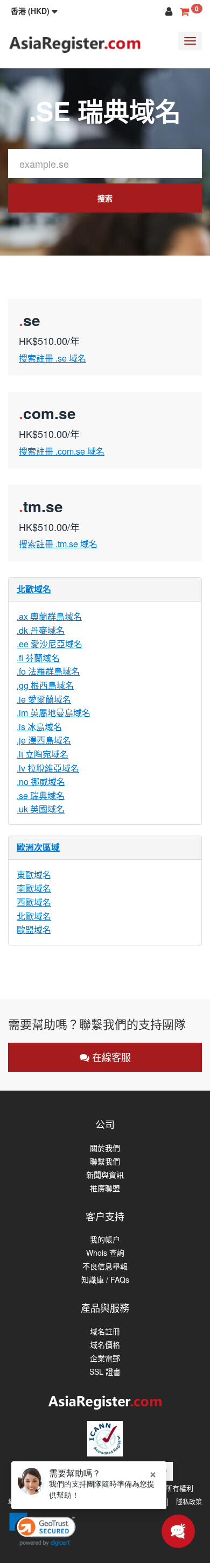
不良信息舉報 (105, 1266)
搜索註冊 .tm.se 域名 (58, 543)
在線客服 (110, 1057)
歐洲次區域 (38, 847)
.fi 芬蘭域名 (38, 658)
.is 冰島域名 (39, 726)
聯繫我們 (105, 1161)
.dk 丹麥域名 (41, 630)
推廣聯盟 (105, 1188)
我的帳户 (105, 1239)
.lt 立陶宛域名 (42, 754)
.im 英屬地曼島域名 (53, 712)
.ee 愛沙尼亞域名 (49, 644)
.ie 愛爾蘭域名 (44, 699)
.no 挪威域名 (41, 781)
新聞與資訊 (105, 1174)
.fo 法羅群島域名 (48, 671)
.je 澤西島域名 (44, 740)
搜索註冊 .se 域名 (52, 358)
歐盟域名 (34, 929)
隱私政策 (189, 1501)
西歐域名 (34, 902)
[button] (34, 10)
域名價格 (105, 1344)
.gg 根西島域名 (45, 685)
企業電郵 (105, 1358)
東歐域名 (34, 874)
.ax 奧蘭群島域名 (49, 616)
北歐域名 (34, 589)
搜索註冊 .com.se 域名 (61, 451)
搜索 (105, 198)
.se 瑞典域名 (41, 795)
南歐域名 (34, 888)
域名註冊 (105, 1331)
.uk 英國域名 (41, 809)
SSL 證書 (105, 1371)
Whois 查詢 (105, 1252)
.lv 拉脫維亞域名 (48, 768)
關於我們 (105, 1147)
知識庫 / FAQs (105, 1279)
